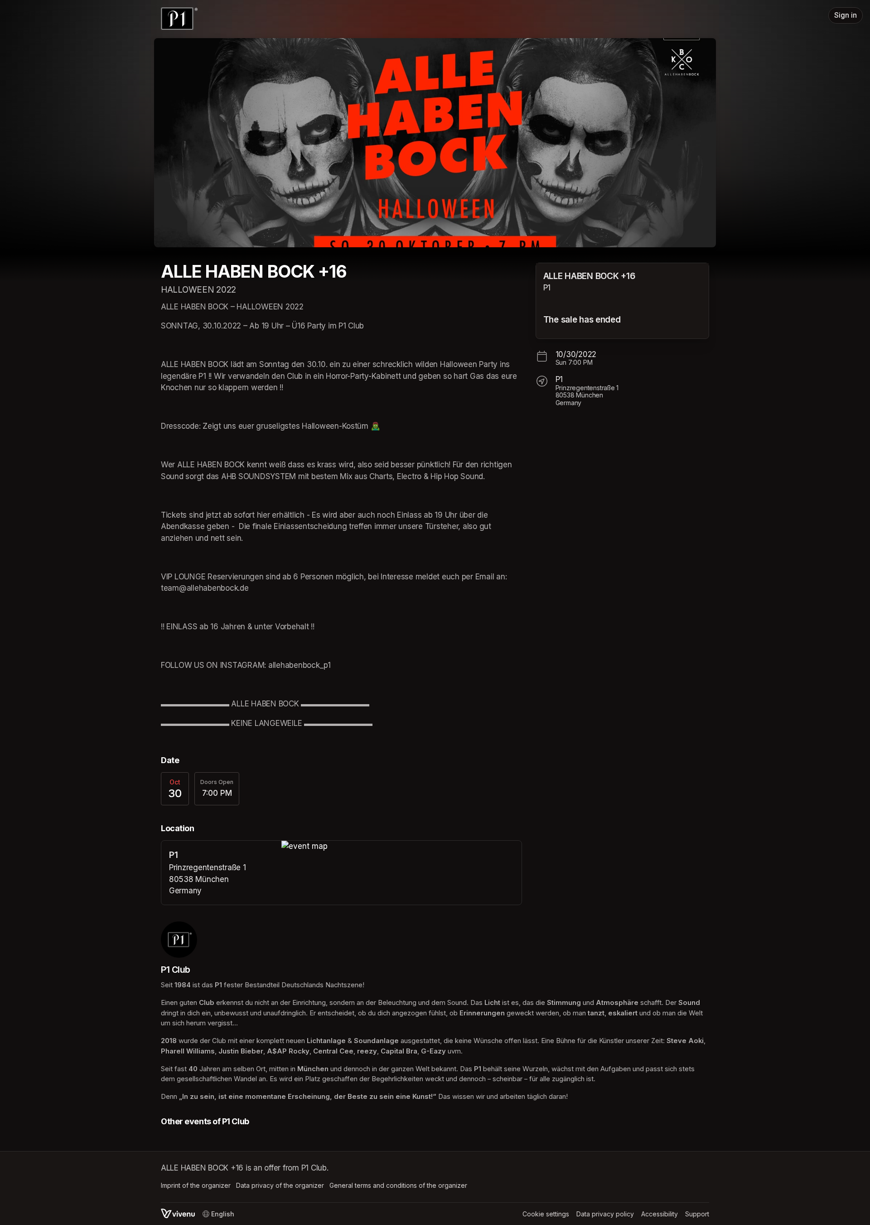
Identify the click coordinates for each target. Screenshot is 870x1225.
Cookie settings (545, 1214)
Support (697, 1214)
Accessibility (659, 1214)
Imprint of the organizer (196, 1185)
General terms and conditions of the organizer (398, 1185)
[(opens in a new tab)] (401, 847)
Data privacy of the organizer (280, 1185)
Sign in (845, 15)
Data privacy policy (605, 1214)
